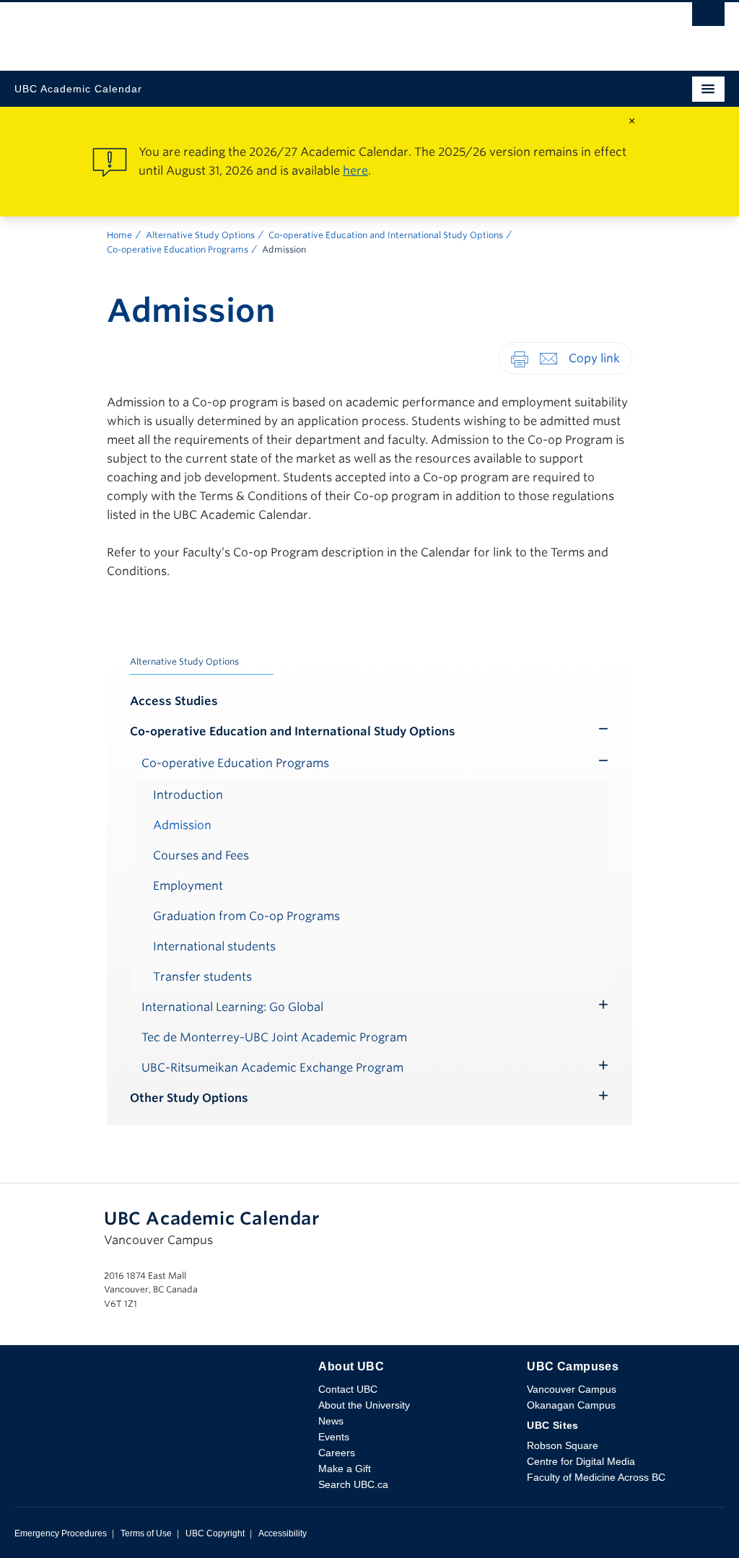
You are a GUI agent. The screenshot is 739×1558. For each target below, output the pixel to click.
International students (214, 946)
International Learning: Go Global (232, 1007)
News (331, 1421)
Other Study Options (189, 1098)
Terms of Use (146, 1533)
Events (333, 1437)
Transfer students (202, 977)
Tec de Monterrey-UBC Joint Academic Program (274, 1037)
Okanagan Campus (571, 1405)
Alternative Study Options (200, 234)
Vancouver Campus (571, 1389)
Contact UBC (347, 1389)
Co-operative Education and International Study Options (385, 234)
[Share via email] (548, 357)
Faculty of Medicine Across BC (596, 1477)
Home (119, 234)
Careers (336, 1452)
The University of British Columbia (263, 29)
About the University (364, 1405)
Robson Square (562, 1445)
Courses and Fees (201, 855)
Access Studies (174, 701)
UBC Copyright (215, 1533)
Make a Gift (344, 1468)
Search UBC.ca (353, 1484)
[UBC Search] (708, 18)
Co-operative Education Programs (177, 249)
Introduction (188, 795)
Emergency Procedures (60, 1533)
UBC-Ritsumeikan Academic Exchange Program (272, 1068)
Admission (182, 825)
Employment (188, 886)
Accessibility (282, 1533)
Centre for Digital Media (581, 1461)
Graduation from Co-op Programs (246, 916)
